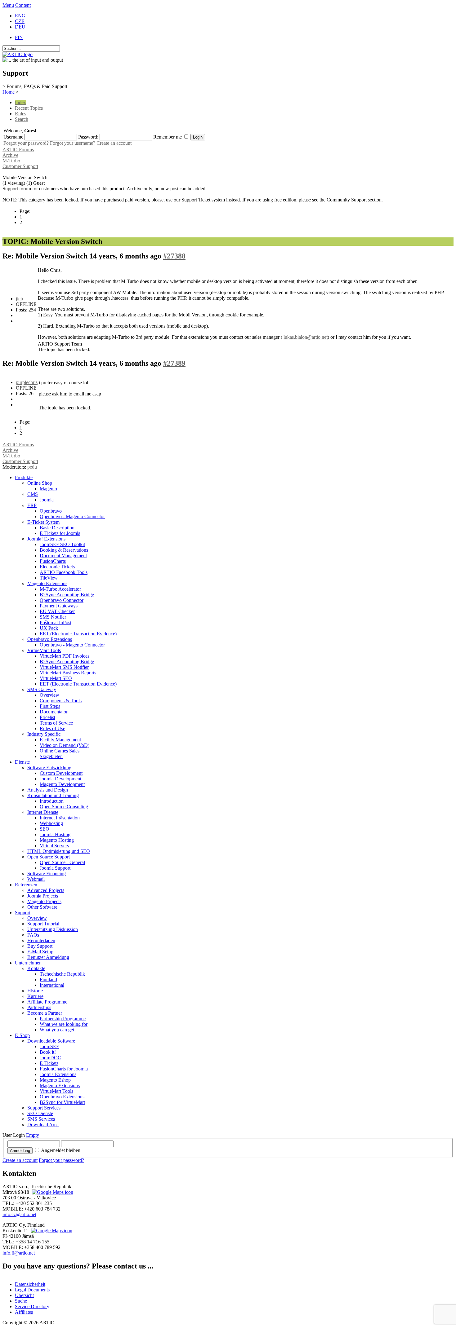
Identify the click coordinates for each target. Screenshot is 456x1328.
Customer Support (20, 166)
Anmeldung (20, 1150)
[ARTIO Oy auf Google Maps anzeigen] (50, 1230)
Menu (8, 5)
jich (19, 298)
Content (23, 5)
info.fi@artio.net (18, 1252)
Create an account (114, 143)
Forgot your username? (72, 143)
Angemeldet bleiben (60, 1150)
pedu (32, 467)
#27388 (174, 256)
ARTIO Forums (18, 149)
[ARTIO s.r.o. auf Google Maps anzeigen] (51, 1192)
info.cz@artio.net (19, 1214)
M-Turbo (11, 160)
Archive (10, 155)
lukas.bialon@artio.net (306, 337)
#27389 (174, 363)
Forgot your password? (26, 143)
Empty (32, 1135)
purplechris (27, 382)
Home (8, 92)
